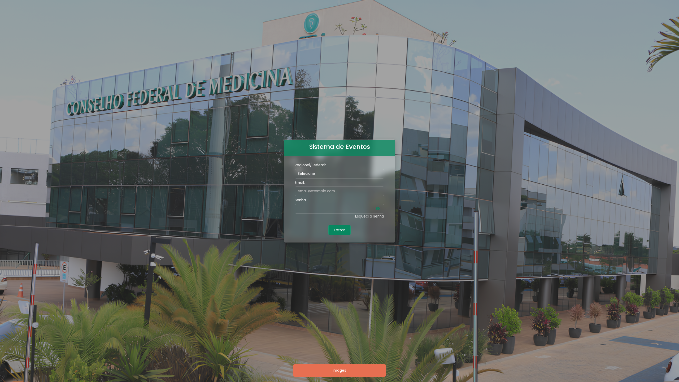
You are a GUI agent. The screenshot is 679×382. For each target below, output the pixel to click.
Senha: (301, 200)
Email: (300, 182)
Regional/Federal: (310, 165)
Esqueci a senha (369, 216)
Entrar (339, 230)
